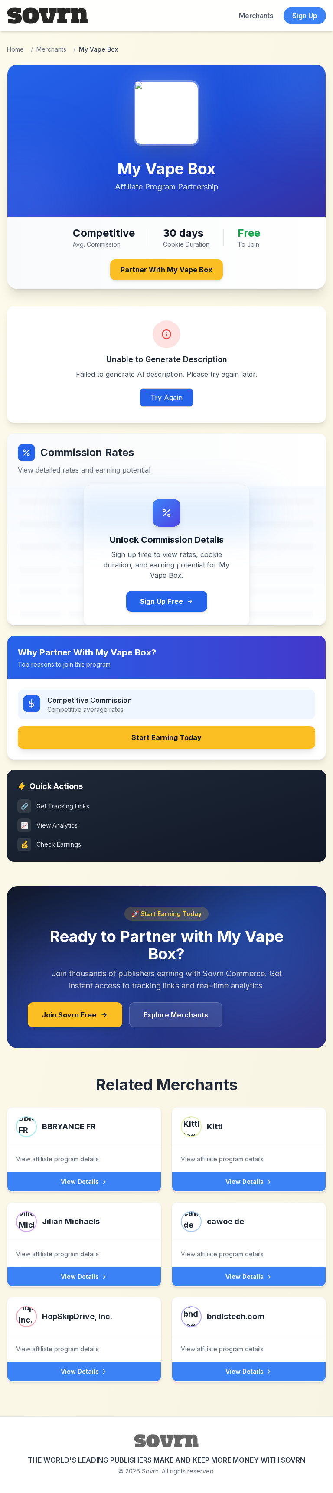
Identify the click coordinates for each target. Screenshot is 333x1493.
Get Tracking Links (55, 806)
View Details (80, 1181)
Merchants (256, 15)
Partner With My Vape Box (166, 269)
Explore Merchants (176, 1015)
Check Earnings (51, 844)
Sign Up (304, 15)
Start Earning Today (166, 737)
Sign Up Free (161, 601)
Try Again (166, 397)
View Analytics (49, 825)
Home (15, 49)
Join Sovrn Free (69, 1015)
